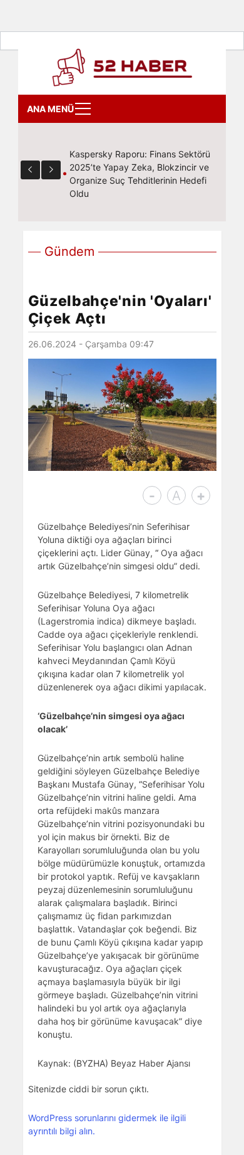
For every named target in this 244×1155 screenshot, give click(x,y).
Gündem (69, 251)
